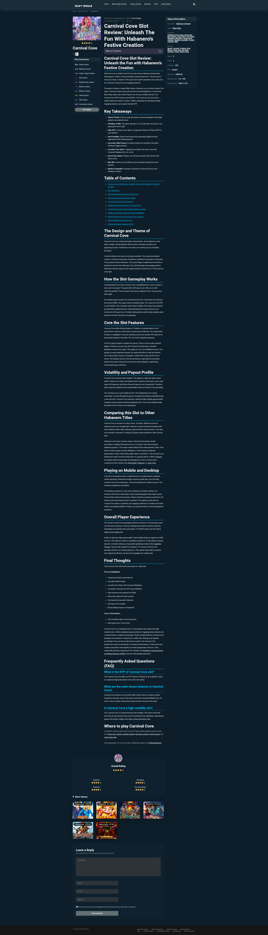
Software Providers (171, 929)
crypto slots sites (110, 737)
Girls (188, 48)
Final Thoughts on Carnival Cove (120, 220)
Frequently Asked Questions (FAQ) (121, 224)
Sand (175, 50)
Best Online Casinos (119, 4)
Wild (176, 42)
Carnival (176, 48)
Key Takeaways (114, 190)
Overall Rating (118, 766)
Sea (179, 50)
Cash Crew (152, 463)
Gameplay (140, 780)
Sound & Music (140, 787)
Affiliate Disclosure (148, 931)
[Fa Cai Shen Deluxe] (106, 810)
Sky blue (185, 50)
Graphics (96, 780)
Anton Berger (136, 18)
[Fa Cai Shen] (106, 830)
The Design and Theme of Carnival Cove (123, 194)
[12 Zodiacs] (130, 810)
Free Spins (181, 37)
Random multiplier (181, 40)
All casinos (87, 110)
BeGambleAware (155, 743)
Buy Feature (172, 37)
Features (96, 787)
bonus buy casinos (115, 734)
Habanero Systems (80, 804)
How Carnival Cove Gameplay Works (122, 198)
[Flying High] (83, 810)
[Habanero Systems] (76, 54)
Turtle (177, 52)
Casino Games (135, 4)
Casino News (166, 4)
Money (170, 50)
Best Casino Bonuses (157, 929)
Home (106, 4)
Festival (183, 48)
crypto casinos (154, 734)
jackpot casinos (128, 734)
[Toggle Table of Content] (159, 51)
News (138, 931)
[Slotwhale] (83, 5)
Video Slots (177, 28)
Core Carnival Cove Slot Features (120, 202)
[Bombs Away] (83, 830)
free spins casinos (142, 734)
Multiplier (178, 38)
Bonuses (147, 4)
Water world (184, 52)
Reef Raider (132, 463)
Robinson (141, 463)
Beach (170, 48)
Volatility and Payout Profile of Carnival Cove (124, 205)
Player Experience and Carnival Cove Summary (125, 217)
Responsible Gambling (163, 931)
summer (171, 52)
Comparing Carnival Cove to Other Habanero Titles (127, 209)
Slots (156, 4)
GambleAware (177, 931)
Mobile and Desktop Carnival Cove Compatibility (126, 213)
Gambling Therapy (189, 931)
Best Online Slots (83, 11)
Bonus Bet (188, 35)
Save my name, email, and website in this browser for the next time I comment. (107, 907)
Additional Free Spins (176, 35)
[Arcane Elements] (153, 810)
